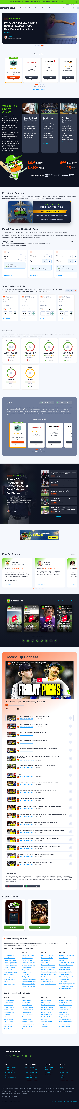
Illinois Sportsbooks (9, 984)
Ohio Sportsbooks (46, 977)
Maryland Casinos (27, 1014)
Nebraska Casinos (46, 1000)
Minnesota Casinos (27, 1021)
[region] (39, 913)
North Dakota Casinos (47, 1017)
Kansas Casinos (27, 1005)
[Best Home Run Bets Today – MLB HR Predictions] (39, 45)
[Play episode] (71, 718)
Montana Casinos (27, 1029)
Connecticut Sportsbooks (11, 970)
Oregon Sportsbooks (47, 981)
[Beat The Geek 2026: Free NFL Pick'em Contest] (36, 45)
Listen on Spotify (32, 886)
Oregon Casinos (45, 1024)
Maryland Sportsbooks (28, 970)
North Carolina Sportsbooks (49, 972)
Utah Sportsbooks (64, 969)
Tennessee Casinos (65, 1007)
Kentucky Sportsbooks (28, 962)
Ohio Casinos (45, 1019)
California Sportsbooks (10, 965)
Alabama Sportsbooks (10, 955)
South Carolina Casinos (66, 1002)
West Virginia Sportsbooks (67, 983)
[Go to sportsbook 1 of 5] (36, 84)
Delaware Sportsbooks (10, 972)
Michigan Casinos (27, 1019)
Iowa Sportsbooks (27, 958)
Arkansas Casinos (9, 1007)
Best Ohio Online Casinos (64, 402)
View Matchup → (8, 275)
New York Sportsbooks (47, 969)
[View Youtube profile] (11, 580)
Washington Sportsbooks (66, 977)
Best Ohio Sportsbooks (47, 402)
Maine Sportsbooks (27, 967)
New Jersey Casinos (47, 1007)
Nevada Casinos (45, 1002)
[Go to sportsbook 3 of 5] (40, 84)
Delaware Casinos (9, 1017)
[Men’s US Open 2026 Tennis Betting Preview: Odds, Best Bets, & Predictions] (43, 45)
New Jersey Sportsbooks (48, 965)
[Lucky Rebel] (13, 63)
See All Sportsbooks (39, 89)
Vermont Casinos (64, 1014)
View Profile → (8, 584)
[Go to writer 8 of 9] (43, 588)
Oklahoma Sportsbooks (47, 979)
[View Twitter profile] (8, 580)
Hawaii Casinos (8, 1024)
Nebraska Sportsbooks (47, 955)
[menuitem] (11, 1067)
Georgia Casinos (8, 1021)
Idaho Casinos (8, 1026)
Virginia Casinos (64, 1017)
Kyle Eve (12, 510)
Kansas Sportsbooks (28, 960)
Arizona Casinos (8, 1005)
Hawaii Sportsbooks (9, 979)
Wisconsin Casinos (64, 1024)
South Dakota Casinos (65, 1005)
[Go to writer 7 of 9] (42, 588)
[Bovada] (31, 62)
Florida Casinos (8, 1019)
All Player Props (70, 290)
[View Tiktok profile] (16, 580)
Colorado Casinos (9, 1012)
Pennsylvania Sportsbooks (48, 984)
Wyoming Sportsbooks (65, 988)
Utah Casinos (63, 1012)
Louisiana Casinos (27, 1010)
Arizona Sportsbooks (10, 960)
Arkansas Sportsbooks (10, 962)
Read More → (7, 30)
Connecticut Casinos (10, 1014)
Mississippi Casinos (28, 1024)
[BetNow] (68, 62)
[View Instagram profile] (14, 580)
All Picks (73, 242)
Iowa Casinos (26, 1002)
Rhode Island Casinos (65, 1000)
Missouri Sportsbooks (28, 984)
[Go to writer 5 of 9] (39, 588)
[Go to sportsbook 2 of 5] (39, 84)
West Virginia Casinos (65, 1021)
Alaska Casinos (8, 1002)
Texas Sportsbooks (64, 967)
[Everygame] (50, 61)
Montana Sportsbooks (28, 986)
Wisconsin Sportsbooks (66, 986)
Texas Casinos (63, 1010)
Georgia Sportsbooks (10, 977)
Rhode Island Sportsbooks (67, 955)
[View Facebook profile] (5, 580)
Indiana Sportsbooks (28, 955)
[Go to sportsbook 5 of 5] (43, 84)
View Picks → (46, 143)
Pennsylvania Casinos (47, 1026)
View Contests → (66, 141)
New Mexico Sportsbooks (48, 967)
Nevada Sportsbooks (47, 958)
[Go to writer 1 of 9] (33, 588)
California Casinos (9, 1010)
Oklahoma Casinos (46, 1021)
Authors (73, 554)
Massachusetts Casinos (29, 1017)
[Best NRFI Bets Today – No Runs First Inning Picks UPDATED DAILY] (40, 45)
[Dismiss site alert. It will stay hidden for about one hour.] (76, 1)
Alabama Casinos (9, 1000)
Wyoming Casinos (64, 1026)
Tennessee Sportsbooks (66, 965)
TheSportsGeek (11, 34)
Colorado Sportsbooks (10, 967)
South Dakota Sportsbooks (67, 962)
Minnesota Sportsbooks (29, 979)
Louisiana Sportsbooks (28, 965)
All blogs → (59, 516)
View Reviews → (28, 139)
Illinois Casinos (8, 1029)
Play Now (13, 927)
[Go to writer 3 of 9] (36, 588)
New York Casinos (46, 1012)
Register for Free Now (57, 1)
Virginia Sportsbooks (65, 974)
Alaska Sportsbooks (9, 958)
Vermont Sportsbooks (65, 972)
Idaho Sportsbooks (9, 982)
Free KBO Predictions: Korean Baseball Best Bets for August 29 (18, 486)
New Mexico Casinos (47, 1010)
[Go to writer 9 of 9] (45, 588)
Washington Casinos (65, 1019)
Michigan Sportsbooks (28, 977)
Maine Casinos (26, 1012)
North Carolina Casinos (47, 1014)
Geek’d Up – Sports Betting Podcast (16, 705)
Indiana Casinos (26, 1000)
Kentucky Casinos (27, 1007)
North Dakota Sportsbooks (48, 974)
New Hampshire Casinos (48, 1005)
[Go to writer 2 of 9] (35, 588)
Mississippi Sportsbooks (29, 981)
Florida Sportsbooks (9, 974)
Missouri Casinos (27, 1026)
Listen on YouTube (15, 886)
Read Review (13, 79)
